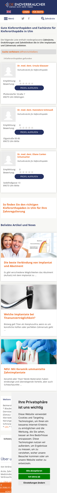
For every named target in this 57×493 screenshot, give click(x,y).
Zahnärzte (50, 18)
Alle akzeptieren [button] (34, 470)
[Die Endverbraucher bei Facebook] (28, 18)
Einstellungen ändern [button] (34, 482)
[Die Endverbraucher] (28, 4)
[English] (9, 11)
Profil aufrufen (29, 88)
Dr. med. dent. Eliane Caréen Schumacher (31, 155)
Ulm (7, 427)
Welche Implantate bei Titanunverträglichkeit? (19, 316)
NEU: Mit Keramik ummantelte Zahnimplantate (24, 370)
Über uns (8, 481)
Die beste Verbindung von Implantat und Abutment (28, 264)
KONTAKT (10, 491)
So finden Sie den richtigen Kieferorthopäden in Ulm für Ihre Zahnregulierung (25, 208)
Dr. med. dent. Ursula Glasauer (32, 65)
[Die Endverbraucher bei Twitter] (22, 18)
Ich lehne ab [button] (34, 476)
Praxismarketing (11, 484)
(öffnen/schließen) (20, 51)
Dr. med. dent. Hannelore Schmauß (35, 109)
